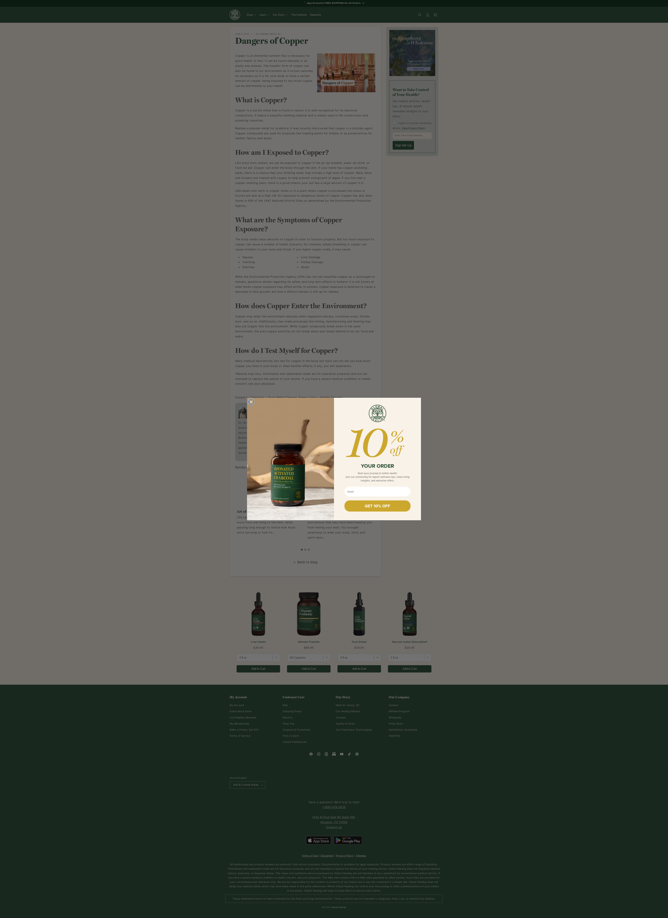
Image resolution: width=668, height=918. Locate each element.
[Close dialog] (251, 402)
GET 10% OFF (377, 506)
